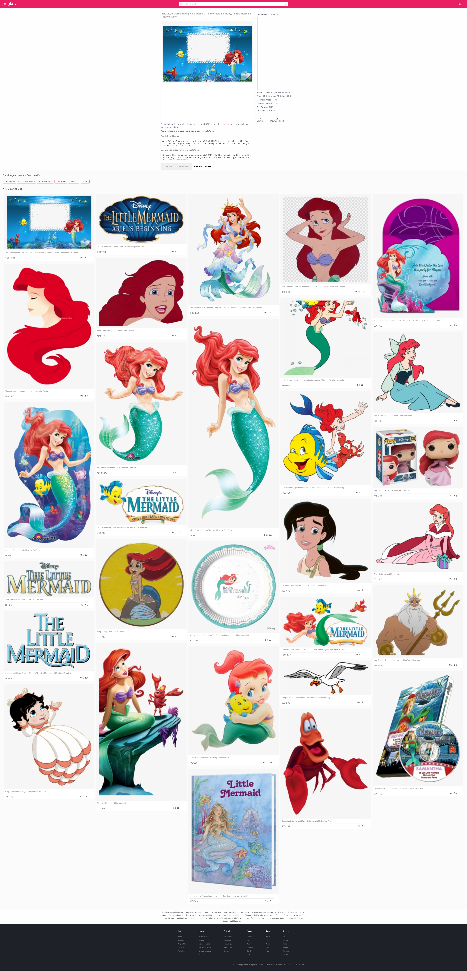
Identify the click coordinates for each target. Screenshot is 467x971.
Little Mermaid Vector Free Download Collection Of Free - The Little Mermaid (313, 380)
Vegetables (182, 944)
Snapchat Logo (205, 951)
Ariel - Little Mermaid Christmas (387, 574)
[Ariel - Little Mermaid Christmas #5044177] (418, 537)
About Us (270, 965)
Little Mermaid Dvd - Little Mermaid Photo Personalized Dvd (398, 788)
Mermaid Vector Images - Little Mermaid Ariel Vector (26, 391)
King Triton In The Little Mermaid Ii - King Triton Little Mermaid (399, 660)
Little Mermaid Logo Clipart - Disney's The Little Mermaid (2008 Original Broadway (38, 673)
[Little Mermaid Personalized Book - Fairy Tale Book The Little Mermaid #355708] (233, 831)
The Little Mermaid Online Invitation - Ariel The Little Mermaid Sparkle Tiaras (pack (407, 320)
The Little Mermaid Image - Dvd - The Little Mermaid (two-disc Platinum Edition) (314, 650)
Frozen (249, 937)
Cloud (267, 937)
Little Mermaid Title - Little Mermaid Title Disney (24, 600)
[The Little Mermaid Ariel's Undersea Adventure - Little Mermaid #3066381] (141, 502)
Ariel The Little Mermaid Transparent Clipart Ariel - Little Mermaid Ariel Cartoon (313, 287)
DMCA (289, 965)
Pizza (180, 937)
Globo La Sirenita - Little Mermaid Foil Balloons (24, 550)
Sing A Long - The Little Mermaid (110, 632)
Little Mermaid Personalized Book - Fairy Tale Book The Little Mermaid (218, 896)
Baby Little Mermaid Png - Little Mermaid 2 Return (25, 791)
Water (285, 947)
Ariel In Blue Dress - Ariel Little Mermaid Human (393, 416)
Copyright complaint (202, 166)
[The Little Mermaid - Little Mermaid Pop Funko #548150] (418, 457)
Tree (267, 951)
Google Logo (204, 954)
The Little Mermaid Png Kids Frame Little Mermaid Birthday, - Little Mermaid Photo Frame (41, 253)
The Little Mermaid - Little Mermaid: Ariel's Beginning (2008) (121, 247)
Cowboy (250, 951)
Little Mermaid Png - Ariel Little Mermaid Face (115, 331)
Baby (249, 944)
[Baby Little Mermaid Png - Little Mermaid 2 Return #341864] (49, 736)
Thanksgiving (229, 944)
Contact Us (280, 965)
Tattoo (285, 954)
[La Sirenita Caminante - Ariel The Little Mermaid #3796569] (141, 403)
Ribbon (286, 951)
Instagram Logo (205, 937)
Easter (226, 951)
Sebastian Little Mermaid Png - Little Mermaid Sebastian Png (306, 821)
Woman (250, 947)
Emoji (285, 937)
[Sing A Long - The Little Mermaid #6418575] (141, 584)
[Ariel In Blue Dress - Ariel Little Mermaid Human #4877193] (418, 372)
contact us (228, 124)
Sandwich (181, 940)
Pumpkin (181, 951)
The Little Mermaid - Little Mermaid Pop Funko (393, 491)
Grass (267, 944)
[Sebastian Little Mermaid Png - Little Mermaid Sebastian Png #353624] (325, 764)
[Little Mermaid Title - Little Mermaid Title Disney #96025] (49, 579)
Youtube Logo (204, 944)
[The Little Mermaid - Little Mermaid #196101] (141, 722)
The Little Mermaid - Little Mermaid (111, 803)
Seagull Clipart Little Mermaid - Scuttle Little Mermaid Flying (306, 698)
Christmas (228, 937)
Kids (248, 954)
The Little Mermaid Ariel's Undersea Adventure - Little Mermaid (122, 528)
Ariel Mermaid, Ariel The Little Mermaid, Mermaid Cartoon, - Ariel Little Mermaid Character (225, 308)
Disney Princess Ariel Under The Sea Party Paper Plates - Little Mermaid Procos (221, 635)
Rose (285, 944)
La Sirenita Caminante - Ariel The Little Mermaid (116, 468)
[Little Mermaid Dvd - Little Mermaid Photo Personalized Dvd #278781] (418, 728)
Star (267, 947)
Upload (461, 4)
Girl (248, 940)
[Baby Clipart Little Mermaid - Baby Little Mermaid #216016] (233, 700)
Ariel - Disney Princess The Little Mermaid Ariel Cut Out (211, 530)
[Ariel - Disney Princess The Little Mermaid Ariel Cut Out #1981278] (233, 423)
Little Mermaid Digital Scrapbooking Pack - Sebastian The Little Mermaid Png (313, 488)
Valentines (228, 947)
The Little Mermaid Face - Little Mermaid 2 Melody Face (304, 585)
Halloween (228, 940)
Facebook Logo (205, 947)
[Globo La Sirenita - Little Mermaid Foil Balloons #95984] (49, 475)
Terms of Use (299, 965)
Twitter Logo (204, 940)
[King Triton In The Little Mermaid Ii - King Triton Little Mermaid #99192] (418, 621)
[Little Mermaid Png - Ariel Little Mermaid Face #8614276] (141, 293)
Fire (266, 940)
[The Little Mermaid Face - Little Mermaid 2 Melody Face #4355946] (325, 541)
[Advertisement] (204, 101)
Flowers (286, 940)
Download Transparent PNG (176, 166)
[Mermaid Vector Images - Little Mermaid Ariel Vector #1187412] (49, 326)
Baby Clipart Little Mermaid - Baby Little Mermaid (209, 758)
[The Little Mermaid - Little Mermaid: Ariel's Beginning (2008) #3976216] (141, 219)
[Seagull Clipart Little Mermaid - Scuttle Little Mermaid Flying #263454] (325, 678)
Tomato (181, 947)
